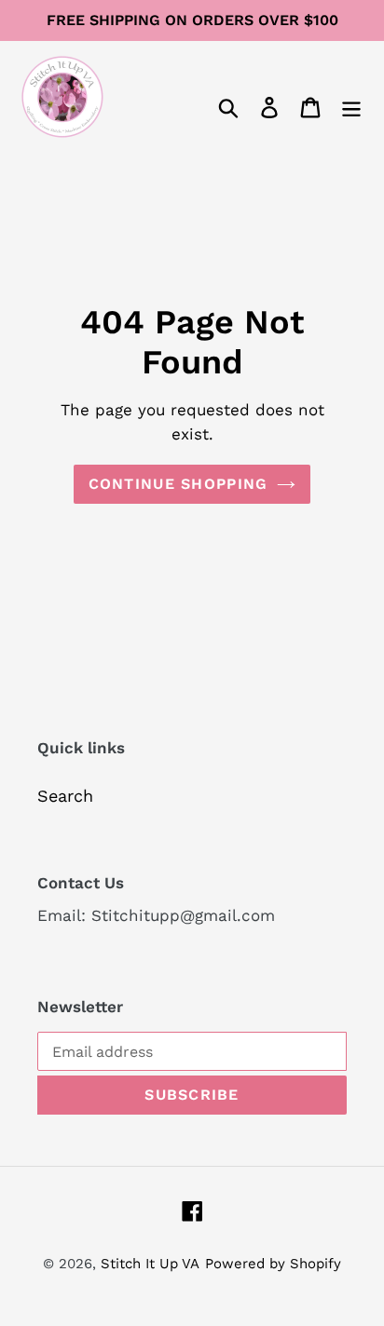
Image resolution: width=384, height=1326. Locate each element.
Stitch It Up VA (150, 1263)
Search (65, 795)
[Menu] (351, 106)
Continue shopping (178, 484)
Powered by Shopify (273, 1263)
